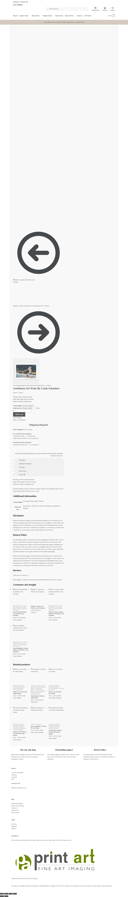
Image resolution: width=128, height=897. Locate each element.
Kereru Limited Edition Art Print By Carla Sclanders (19, 613)
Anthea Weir (34, 702)
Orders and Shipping (17, 803)
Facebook (14, 824)
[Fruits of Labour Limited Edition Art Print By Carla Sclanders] (56, 595)
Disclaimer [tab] (22, 467)
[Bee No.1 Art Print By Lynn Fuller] (56, 675)
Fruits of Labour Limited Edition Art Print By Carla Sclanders (56, 613)
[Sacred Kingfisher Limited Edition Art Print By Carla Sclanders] (20, 632)
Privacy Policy (15, 812)
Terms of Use (15, 810)
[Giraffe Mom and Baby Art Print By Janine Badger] (56, 714)
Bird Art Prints (17, 605)
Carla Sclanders (21, 420)
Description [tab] (22, 460)
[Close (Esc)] (15, 894)
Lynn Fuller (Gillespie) (55, 698)
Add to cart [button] (38, 622)
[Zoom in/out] (2, 894)
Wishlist (113, 10)
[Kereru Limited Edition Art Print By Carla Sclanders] (20, 595)
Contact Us (14, 808)
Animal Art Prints (18, 685)
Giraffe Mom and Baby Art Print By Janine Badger (55, 732)
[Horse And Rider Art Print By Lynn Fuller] (38, 714)
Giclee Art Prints (18, 689)
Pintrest (13, 828)
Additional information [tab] (25, 463)
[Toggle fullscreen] (6, 894)
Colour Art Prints (18, 688)
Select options (20, 622)
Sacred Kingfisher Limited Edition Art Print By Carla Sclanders (20, 650)
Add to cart (19, 414)
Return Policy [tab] (23, 471)
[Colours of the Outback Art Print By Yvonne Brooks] (20, 714)
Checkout (105, 10)
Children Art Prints (19, 687)
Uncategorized (35, 694)
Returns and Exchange (17, 806)
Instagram (14, 826)
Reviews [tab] (22, 474)
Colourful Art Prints (19, 728)
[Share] (11, 894)
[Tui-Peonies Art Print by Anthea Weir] (38, 675)
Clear (38, 408)
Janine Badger (17, 698)
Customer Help (95, 10)
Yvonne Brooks (17, 739)
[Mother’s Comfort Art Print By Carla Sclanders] (38, 595)
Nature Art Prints (36, 692)
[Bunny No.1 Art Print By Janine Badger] (20, 675)
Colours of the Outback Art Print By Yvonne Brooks (19, 733)
